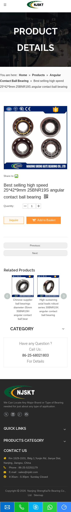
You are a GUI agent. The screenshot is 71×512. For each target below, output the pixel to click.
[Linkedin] (13, 414)
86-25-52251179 (28, 467)
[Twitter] (6, 414)
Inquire (13, 220)
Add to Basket (46, 220)
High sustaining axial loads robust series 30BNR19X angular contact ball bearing (48, 307)
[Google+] (19, 414)
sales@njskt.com (28, 472)
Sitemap (38, 495)
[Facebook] (26, 414)
